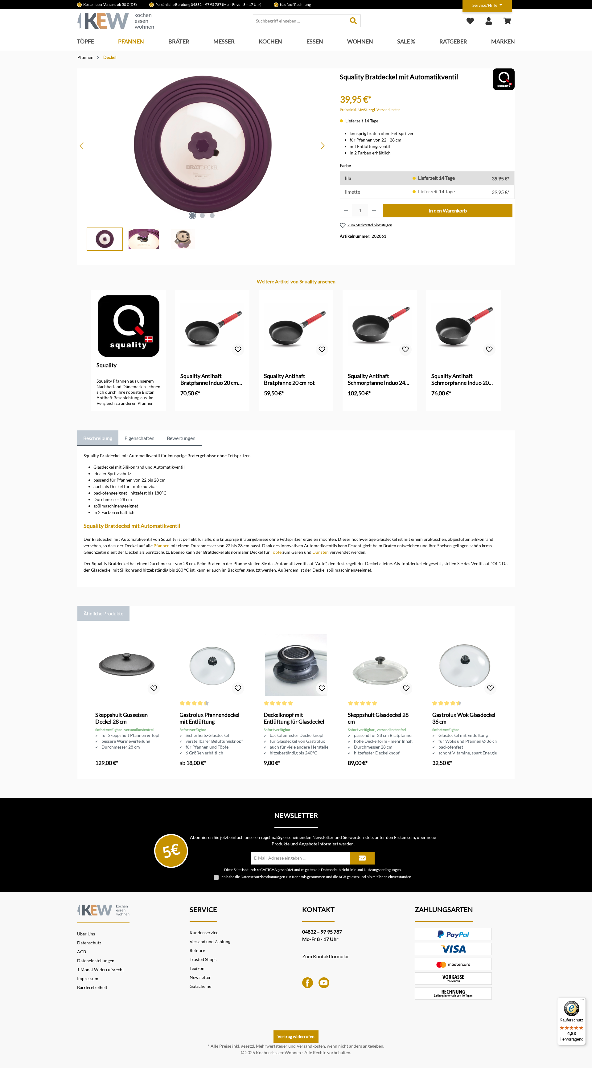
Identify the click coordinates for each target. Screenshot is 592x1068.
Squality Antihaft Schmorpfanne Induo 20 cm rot (460, 379)
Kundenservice (204, 932)
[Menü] (582, 1001)
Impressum (87, 978)
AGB (342, 876)
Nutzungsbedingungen (382, 869)
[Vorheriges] (82, 146)
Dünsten (320, 552)
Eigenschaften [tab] (139, 438)
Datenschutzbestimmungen (262, 876)
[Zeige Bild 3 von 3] (212, 215)
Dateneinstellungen (95, 960)
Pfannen (162, 545)
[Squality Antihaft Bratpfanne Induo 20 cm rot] (212, 326)
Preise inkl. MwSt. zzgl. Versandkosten (370, 109)
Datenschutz (89, 942)
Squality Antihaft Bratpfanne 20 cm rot (289, 379)
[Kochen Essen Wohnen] (103, 909)
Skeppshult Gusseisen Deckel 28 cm (121, 718)
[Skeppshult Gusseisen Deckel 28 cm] (127, 665)
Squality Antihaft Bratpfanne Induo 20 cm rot (209, 379)
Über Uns (86, 933)
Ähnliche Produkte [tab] (103, 613)
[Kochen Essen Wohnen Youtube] (324, 982)
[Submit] (362, 858)
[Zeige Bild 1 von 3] (192, 215)
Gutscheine (200, 986)
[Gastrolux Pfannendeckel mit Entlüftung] (211, 665)
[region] (202, 159)
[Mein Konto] (488, 20)
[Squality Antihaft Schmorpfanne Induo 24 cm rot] (380, 326)
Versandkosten (311, 1046)
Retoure (197, 950)
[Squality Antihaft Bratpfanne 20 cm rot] (296, 326)
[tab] (97, 438)
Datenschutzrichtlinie (338, 869)
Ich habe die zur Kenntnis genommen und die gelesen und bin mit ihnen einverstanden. (316, 876)
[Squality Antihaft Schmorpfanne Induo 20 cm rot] (463, 326)
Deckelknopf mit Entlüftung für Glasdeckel (294, 718)
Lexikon (197, 968)
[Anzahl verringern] (346, 210)
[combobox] (300, 20)
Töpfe (276, 552)
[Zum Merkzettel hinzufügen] (238, 349)
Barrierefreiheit (92, 987)
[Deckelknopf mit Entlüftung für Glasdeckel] (296, 665)
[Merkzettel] (470, 20)
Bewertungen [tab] (181, 438)
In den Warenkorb (448, 210)
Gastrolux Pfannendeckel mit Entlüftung (209, 718)
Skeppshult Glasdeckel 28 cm (378, 718)
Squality (107, 365)
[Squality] (504, 78)
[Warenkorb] (507, 20)
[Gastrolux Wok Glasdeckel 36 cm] (464, 665)
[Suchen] (353, 20)
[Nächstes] (322, 146)
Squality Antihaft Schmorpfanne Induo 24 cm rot (376, 379)
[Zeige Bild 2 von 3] (202, 215)
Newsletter (200, 977)
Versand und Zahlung (210, 941)
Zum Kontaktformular (325, 956)
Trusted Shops (203, 959)
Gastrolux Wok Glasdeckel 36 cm (463, 718)
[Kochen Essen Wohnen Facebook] (307, 982)
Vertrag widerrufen (296, 1036)
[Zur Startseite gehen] (115, 21)
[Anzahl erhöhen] (374, 210)
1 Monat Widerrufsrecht (100, 969)
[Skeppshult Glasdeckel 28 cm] (380, 665)
